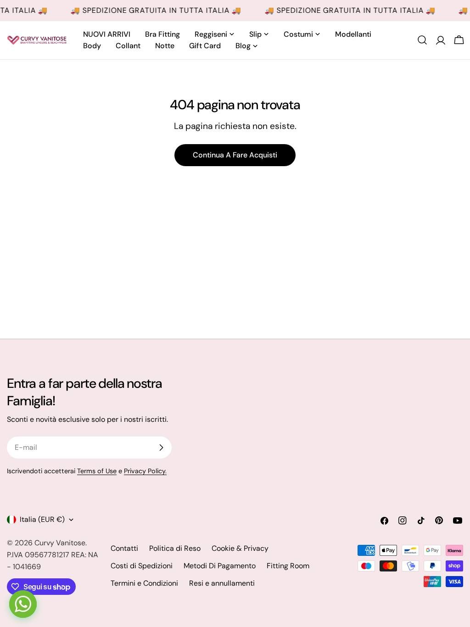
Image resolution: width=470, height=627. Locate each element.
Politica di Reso (175, 548)
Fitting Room (288, 566)
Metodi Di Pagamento (220, 566)
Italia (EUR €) (42, 519)
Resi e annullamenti (222, 583)
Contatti (124, 548)
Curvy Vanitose (59, 543)
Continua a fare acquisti (235, 155)
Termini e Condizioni (144, 583)
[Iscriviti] (161, 447)
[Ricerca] (422, 40)
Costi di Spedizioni (142, 566)
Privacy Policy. (145, 471)
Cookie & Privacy (240, 548)
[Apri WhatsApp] (23, 604)
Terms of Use (97, 471)
